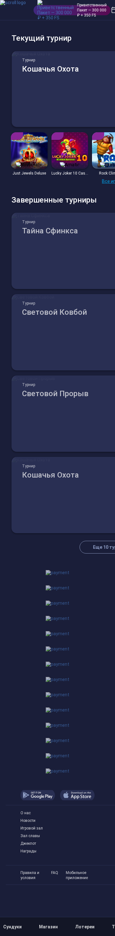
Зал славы (30, 836)
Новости (27, 820)
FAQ (54, 873)
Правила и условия (29, 873)
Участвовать (29, 166)
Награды (28, 851)
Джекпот (28, 843)
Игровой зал (31, 828)
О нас (25, 813)
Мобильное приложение (77, 873)
